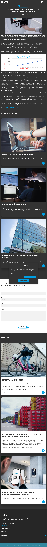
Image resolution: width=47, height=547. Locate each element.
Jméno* (3, 291)
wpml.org (15, 545)
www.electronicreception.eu (11, 107)
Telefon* (3, 303)
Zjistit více (13, 273)
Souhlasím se (24, 323)
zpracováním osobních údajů (27, 323)
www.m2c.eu (4, 525)
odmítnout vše (23, 280)
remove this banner (38, 545)
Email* (2, 297)
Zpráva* (3, 309)
